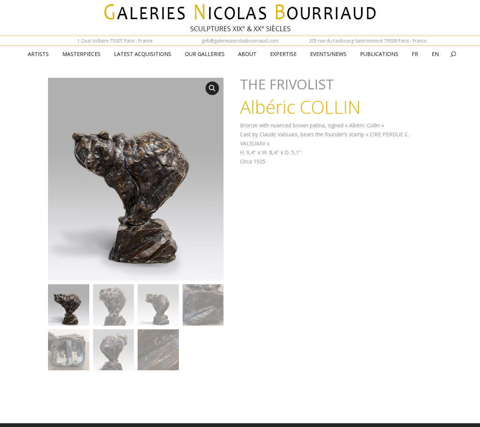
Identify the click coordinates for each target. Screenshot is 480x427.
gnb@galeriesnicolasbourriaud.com (240, 41)
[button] (212, 88)
